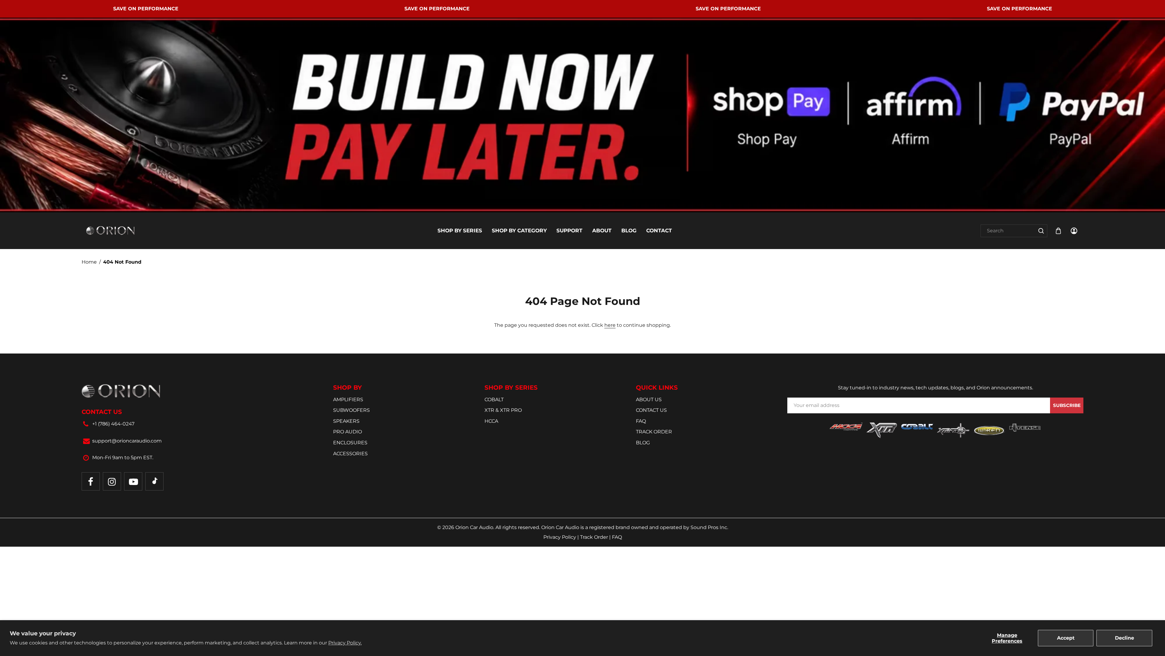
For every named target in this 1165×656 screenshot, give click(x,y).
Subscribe (1067, 405)
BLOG (643, 443)
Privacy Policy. (345, 643)
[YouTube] (133, 481)
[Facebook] (91, 481)
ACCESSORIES (350, 453)
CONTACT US (651, 410)
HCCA (491, 421)
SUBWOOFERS (351, 410)
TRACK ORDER (654, 432)
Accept (1066, 638)
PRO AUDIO (347, 432)
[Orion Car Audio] (110, 230)
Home (89, 262)
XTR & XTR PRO (503, 410)
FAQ (641, 421)
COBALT (494, 399)
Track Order (594, 537)
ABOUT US (649, 399)
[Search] (1041, 231)
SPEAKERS (346, 421)
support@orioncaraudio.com (127, 441)
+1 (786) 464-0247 (113, 424)
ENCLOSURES (350, 443)
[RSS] (154, 481)
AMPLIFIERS (348, 399)
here (610, 325)
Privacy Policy (560, 537)
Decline (1124, 638)
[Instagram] (112, 481)
